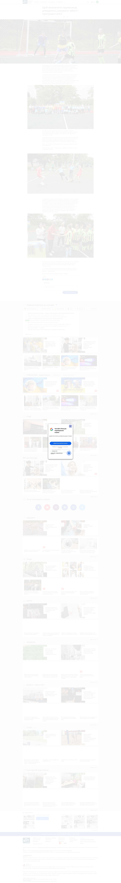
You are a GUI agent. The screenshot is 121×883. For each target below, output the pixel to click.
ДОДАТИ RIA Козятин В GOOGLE (60, 443)
